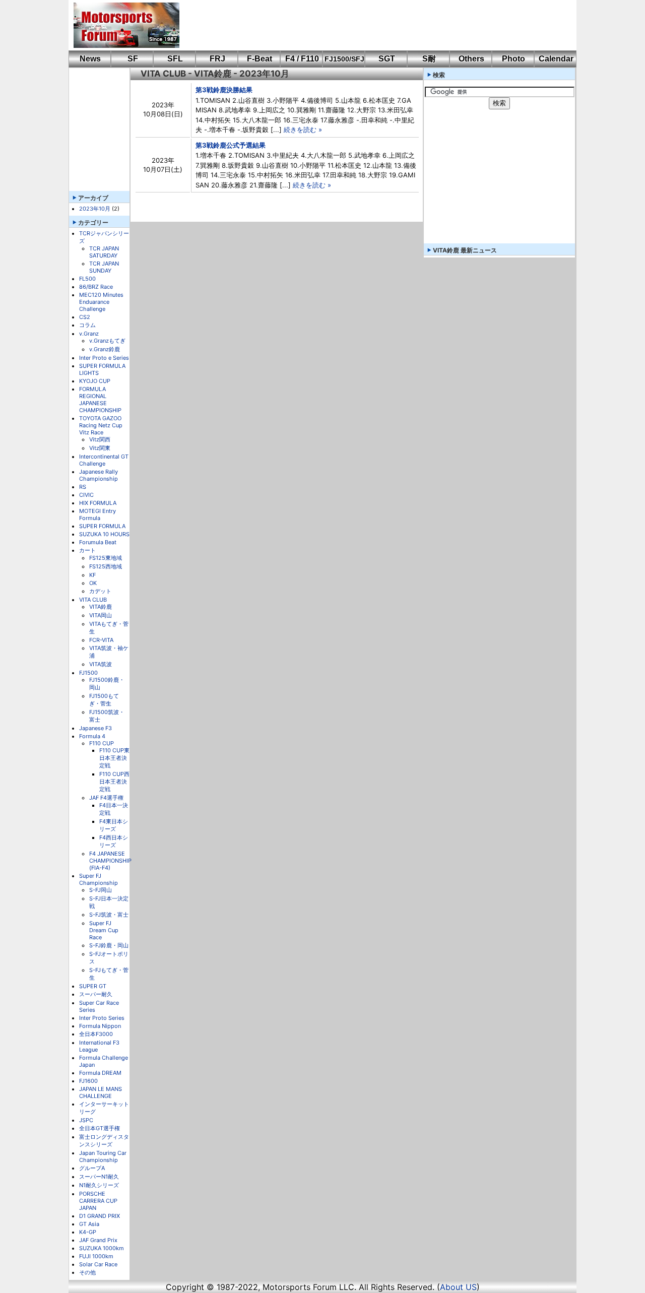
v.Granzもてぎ (107, 340)
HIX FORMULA (97, 502)
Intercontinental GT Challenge (103, 460)
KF (92, 574)
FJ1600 (88, 1080)
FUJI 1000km (96, 1256)
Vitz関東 (99, 447)
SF (132, 58)
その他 (87, 1272)
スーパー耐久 (95, 994)
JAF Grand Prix (98, 1240)
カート (87, 550)
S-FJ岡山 (100, 889)
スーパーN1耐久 (99, 1176)
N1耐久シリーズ (99, 1185)
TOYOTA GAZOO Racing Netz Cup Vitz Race (100, 425)
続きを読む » (303, 129)
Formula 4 (92, 736)
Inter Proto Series (101, 1017)
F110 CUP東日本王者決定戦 (114, 758)
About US (458, 1287)
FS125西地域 (105, 566)
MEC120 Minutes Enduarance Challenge (101, 301)
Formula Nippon (100, 1025)
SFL (175, 58)
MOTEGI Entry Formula (97, 514)
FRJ (217, 58)
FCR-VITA (101, 639)
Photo (513, 58)
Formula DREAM (100, 1072)
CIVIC (86, 494)
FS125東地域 (105, 557)
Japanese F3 (95, 728)
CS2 (84, 316)
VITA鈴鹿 (100, 606)
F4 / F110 (302, 58)
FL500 (87, 278)
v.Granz (89, 333)
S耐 (429, 58)
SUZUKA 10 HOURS (104, 534)
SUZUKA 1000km (101, 1248)
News (90, 58)
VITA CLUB (93, 599)
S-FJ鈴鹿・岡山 (108, 945)
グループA (92, 1168)
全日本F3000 (96, 1034)
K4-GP (87, 1232)
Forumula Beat (97, 542)
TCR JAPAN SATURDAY (104, 252)
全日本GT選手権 (99, 1128)
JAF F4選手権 (106, 797)
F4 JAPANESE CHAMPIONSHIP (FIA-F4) (110, 860)
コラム (87, 325)
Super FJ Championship (98, 879)
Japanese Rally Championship (98, 475)
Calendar (556, 58)
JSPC (86, 1120)
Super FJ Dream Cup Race (103, 930)
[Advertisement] (370, 25)
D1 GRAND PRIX (99, 1215)
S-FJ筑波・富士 (108, 914)
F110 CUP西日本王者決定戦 (114, 781)
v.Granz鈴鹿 (104, 349)
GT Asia (89, 1223)
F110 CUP (101, 743)
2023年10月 (94, 208)
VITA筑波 (100, 664)
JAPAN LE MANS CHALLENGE (100, 1092)
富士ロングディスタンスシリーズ (104, 1140)
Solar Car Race (98, 1264)
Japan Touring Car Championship (102, 1156)
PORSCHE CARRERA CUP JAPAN (98, 1200)
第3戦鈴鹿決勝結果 (224, 90)
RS (82, 486)
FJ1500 (88, 672)
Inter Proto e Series (104, 357)
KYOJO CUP (94, 380)
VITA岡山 (100, 615)
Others (471, 58)
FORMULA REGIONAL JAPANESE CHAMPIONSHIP (100, 399)
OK (93, 583)
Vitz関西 (99, 439)
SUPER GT (92, 986)
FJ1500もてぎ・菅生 (104, 699)
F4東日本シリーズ (113, 825)
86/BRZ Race (96, 286)
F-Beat (259, 58)
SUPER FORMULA (102, 526)
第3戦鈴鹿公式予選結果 (231, 145)
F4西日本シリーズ (113, 841)
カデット (100, 591)
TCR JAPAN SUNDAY (104, 267)
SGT (386, 58)
